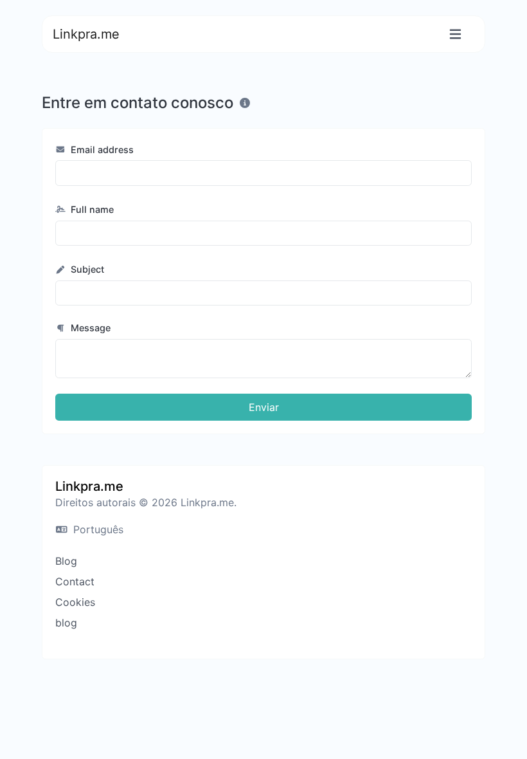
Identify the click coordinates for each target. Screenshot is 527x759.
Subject (86, 269)
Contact (74, 581)
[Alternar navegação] (455, 34)
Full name (91, 209)
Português (96, 529)
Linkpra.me (86, 34)
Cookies (75, 602)
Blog (66, 560)
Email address (101, 149)
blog (66, 622)
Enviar (264, 407)
